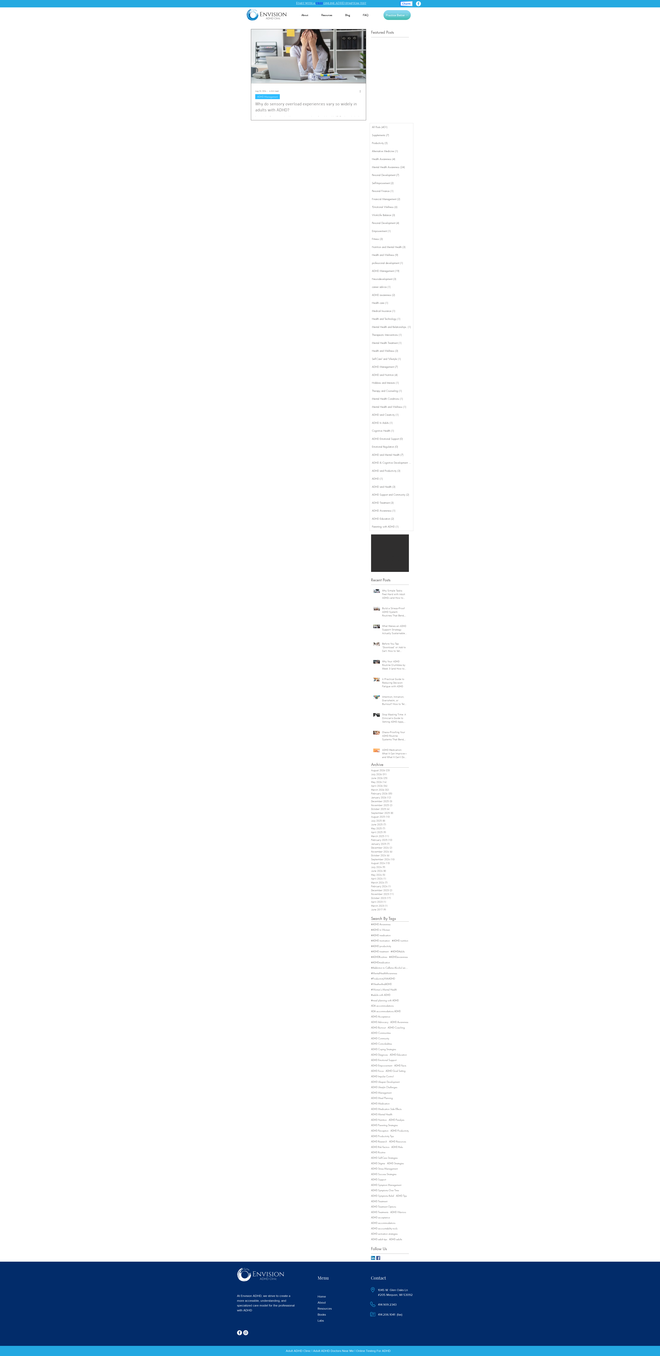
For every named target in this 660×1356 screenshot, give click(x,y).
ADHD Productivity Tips (382, 1136)
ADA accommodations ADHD (386, 1011)
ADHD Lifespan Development (385, 1081)
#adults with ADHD (380, 995)
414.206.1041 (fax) (390, 1314)
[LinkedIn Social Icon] (373, 1258)
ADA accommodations (382, 1005)
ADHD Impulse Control (382, 1076)
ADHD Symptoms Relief (382, 1195)
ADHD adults (395, 1239)
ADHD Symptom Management (386, 1185)
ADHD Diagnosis (379, 1054)
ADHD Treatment (379, 1201)
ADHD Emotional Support (384, 1060)
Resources (325, 1308)
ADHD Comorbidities (381, 1043)
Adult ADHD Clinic (298, 1351)
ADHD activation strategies (384, 1233)
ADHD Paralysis (396, 1119)
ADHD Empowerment (381, 1065)
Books (322, 1314)
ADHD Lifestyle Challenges (384, 1087)
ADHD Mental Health (381, 1114)
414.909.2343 (387, 1304)
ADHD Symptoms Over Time (385, 1190)
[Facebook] (418, 3)
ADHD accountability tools (384, 1228)
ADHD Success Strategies (383, 1174)
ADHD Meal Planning (382, 1098)
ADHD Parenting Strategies (384, 1125)
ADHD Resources (397, 1141)
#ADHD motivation (380, 940)
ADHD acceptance (380, 1217)
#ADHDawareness (398, 957)
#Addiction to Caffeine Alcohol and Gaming (390, 967)
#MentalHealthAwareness (384, 973)
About (322, 1302)
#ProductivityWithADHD (383, 978)
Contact (378, 1278)
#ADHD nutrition (400, 940)
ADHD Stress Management (384, 1168)
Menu (323, 1278)
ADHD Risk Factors (380, 1147)
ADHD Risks (397, 1147)
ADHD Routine (378, 1152)
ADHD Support (378, 1179)
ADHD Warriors (398, 1212)
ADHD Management (267, 96)
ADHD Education (398, 1054)
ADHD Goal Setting (395, 1070)
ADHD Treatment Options (383, 1206)
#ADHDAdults (398, 951)
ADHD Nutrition (379, 1119)
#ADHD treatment (380, 951)
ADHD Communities (381, 1032)
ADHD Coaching (396, 1027)
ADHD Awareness (399, 1022)
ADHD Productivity (399, 1130)
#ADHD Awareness (380, 924)
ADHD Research (379, 1141)
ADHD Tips (401, 1195)
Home (322, 1296)
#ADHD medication (381, 935)
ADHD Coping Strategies (383, 1049)
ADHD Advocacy (379, 1022)
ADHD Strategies (395, 1163)
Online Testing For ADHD (373, 1351)
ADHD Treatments (379, 1212)
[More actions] (361, 91)
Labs (321, 1320)
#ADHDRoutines (379, 957)
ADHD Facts (400, 1065)
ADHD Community (380, 1038)
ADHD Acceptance (380, 1016)
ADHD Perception (379, 1130)
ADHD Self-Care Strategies (384, 1157)
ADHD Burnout (378, 1027)
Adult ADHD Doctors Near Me (333, 1351)
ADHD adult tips (379, 1239)
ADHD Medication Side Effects (386, 1109)
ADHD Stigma (378, 1163)
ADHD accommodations (383, 1223)
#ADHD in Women (380, 929)
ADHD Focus (377, 1070)
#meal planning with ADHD (385, 1000)
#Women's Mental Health (384, 989)
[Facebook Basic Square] (378, 1258)
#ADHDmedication (380, 962)
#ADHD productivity (381, 946)
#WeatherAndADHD (381, 984)
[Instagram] (245, 1332)
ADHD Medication (380, 1103)
